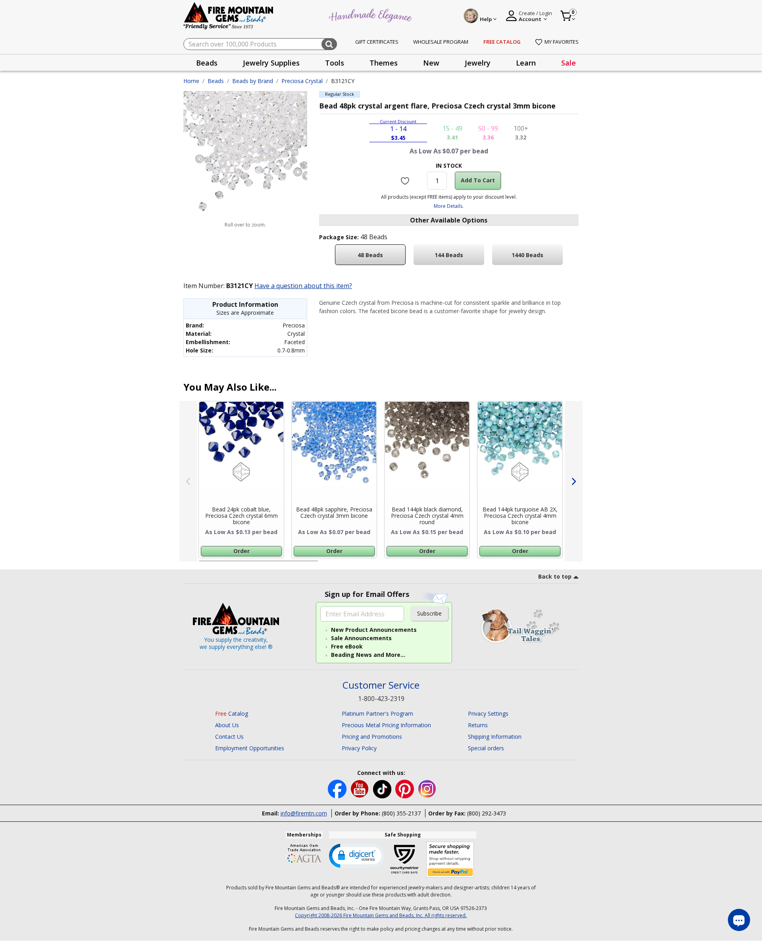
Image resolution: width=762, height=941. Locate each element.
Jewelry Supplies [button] (271, 63)
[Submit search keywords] (329, 44)
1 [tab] (203, 564)
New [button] (431, 63)
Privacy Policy (359, 748)
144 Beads (449, 255)
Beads (216, 81)
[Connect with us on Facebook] (338, 788)
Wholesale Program (440, 41)
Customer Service (381, 685)
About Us (227, 725)
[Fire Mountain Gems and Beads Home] (228, 15)
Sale (568, 63)
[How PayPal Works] (450, 860)
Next (574, 481)
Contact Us (229, 736)
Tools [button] (334, 63)
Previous (188, 481)
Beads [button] (206, 63)
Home (191, 81)
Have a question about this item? (303, 285)
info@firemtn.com (304, 813)
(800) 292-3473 (486, 813)
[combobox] (260, 44)
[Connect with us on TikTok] (383, 788)
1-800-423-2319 (381, 698)
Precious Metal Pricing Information (386, 725)
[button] (357, 855)
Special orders (486, 748)
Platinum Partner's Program (377, 713)
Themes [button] (383, 63)
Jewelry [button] (478, 63)
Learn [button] (526, 63)
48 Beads (370, 255)
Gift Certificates (376, 41)
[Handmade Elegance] (371, 14)
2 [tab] (326, 564)
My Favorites (562, 41)
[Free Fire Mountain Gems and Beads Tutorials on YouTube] (360, 788)
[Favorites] (406, 180)
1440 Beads (527, 255)
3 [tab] (448, 564)
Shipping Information (494, 736)
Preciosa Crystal (302, 81)
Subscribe (429, 613)
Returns (478, 725)
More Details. (449, 206)
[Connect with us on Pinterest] (405, 788)
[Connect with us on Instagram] (427, 788)
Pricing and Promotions (372, 736)
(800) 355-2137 (401, 813)
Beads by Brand (252, 81)
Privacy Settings (488, 713)
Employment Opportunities (249, 748)
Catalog (231, 713)
